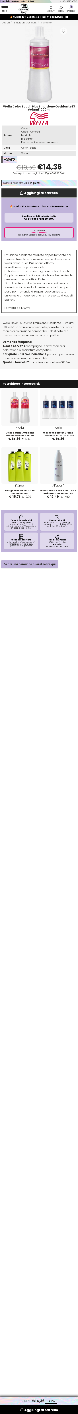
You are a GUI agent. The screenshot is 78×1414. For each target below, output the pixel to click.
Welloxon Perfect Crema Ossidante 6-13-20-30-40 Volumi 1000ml (58, 435)
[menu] (4, 9)
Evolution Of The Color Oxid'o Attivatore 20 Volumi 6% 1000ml (58, 493)
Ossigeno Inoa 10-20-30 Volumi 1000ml (20, 492)
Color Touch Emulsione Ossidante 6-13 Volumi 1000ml (19, 435)
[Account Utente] (51, 9)
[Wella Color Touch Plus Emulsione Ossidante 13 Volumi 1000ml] (39, 64)
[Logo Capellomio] (22, 8)
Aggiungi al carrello (41, 193)
